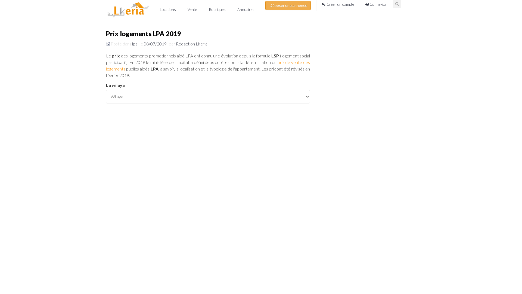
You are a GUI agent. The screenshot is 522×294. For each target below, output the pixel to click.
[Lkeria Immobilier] (128, 9)
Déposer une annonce (288, 5)
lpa (135, 43)
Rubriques (217, 9)
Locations (168, 9)
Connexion (378, 4)
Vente (193, 9)
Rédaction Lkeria (191, 43)
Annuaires (245, 9)
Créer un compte (340, 4)
